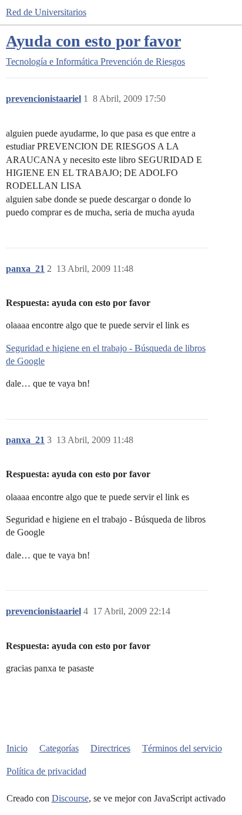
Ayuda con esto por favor (93, 41)
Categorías (59, 748)
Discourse (70, 798)
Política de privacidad (46, 771)
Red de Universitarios (46, 12)
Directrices (110, 748)
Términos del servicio (182, 748)
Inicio (17, 748)
